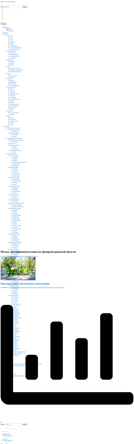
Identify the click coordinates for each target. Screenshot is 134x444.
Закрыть (3, 24)
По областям (7, 126)
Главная (5, 32)
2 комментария (42, 287)
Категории (6, 34)
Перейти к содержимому (8, 1)
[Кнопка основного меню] (1, 22)
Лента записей (8, 440)
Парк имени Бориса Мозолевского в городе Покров (25, 283)
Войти (6, 439)
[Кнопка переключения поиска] (1, 5)
